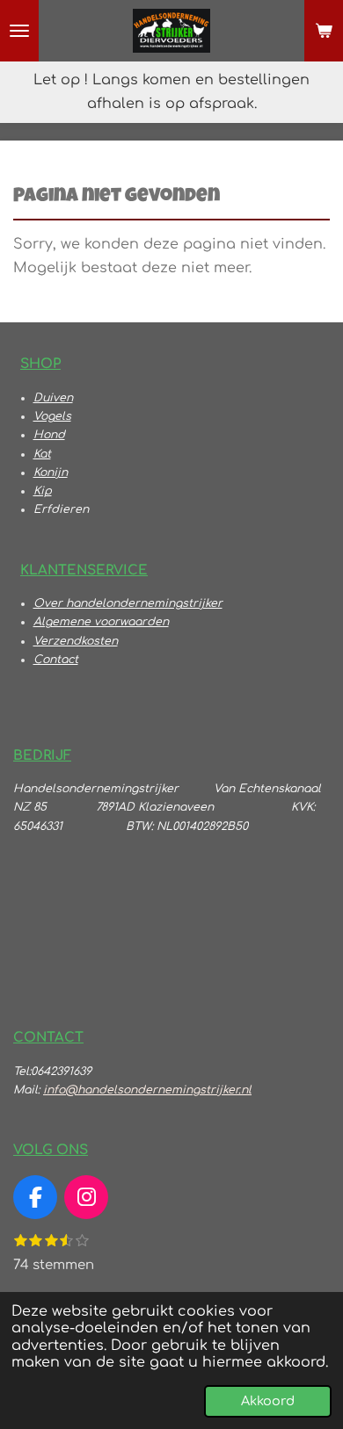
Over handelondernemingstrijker (128, 603)
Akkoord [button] (268, 1401)
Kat (42, 454)
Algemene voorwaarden (101, 622)
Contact (55, 659)
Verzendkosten (75, 641)
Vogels (52, 416)
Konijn (50, 472)
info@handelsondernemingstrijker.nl (147, 1090)
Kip (42, 491)
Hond (49, 435)
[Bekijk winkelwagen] (323, 30)
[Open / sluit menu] (19, 30)
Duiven (53, 398)
